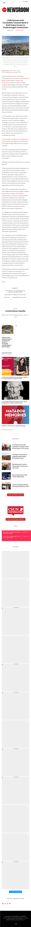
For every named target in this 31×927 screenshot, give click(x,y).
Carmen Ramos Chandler (15, 311)
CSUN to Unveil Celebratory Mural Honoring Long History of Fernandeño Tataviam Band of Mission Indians (7, 342)
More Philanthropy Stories (16, 494)
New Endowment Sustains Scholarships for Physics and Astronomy (20, 466)
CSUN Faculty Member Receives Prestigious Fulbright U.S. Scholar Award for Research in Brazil (15, 378)
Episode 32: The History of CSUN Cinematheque (13, 425)
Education (7, 297)
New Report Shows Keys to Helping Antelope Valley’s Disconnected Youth (19, 456)
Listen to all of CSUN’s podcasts (15, 519)
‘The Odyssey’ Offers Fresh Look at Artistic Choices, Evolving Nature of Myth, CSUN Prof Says (14, 402)
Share (3, 282)
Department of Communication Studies (15, 294)
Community (15, 288)
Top (16, 924)
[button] (15, 565)
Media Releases (20, 30)
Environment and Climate (19, 297)
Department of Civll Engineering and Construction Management (15, 291)
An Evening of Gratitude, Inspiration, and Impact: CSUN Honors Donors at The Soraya (20, 446)
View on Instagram (16, 891)
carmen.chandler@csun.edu (8, 72)
